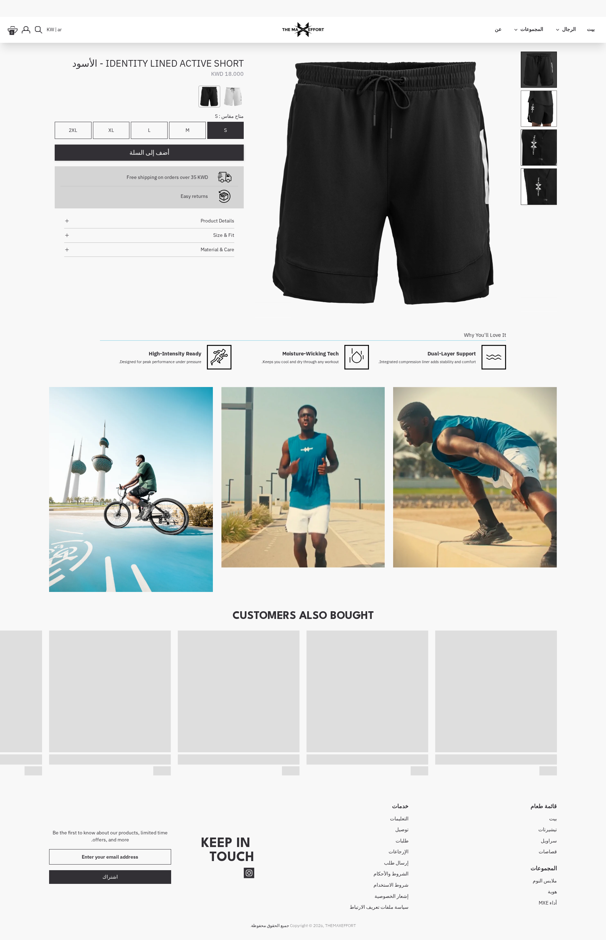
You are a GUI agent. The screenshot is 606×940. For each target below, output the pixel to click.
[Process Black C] (209, 96)
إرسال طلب (396, 863)
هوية (552, 891)
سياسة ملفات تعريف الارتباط (379, 907)
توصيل (402, 829)
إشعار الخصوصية (392, 896)
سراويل (549, 841)
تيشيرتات (547, 829)
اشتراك (110, 877)
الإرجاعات (399, 851)
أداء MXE (548, 903)
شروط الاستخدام (391, 885)
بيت (553, 818)
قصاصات (548, 851)
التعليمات (399, 818)
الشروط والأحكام (391, 874)
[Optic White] (233, 96)
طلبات (402, 841)
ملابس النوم (545, 881)
